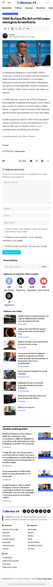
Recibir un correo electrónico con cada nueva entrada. (26, 246)
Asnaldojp (12, 34)
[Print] (42, 161)
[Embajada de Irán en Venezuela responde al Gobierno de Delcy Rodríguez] (10, 386)
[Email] (20, 29)
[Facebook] (9, 284)
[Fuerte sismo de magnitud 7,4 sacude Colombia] (10, 374)
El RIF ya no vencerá (26, 407)
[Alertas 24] (26, 2)
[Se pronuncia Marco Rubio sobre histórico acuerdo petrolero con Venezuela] (44, 473)
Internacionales (10, 14)
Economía (23, 401)
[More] (27, 29)
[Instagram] (31, 284)
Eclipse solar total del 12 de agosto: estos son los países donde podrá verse (32, 331)
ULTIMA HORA (20, 151)
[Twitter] (20, 284)
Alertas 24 (8, 447)
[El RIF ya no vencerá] (10, 410)
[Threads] (9, 299)
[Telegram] (28, 511)
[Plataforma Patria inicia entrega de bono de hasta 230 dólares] (10, 399)
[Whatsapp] (24, 511)
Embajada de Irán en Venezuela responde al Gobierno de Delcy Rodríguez (30, 385)
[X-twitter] (40, 511)
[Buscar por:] (23, 266)
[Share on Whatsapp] (16, 29)
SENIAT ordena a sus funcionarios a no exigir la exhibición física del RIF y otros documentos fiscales (33, 318)
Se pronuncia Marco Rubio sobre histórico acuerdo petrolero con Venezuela (16, 473)
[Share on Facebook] (8, 29)
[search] (42, 2)
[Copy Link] (24, 29)
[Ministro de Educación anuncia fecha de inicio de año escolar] (10, 345)
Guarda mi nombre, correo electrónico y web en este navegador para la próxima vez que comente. (27, 230)
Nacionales (23, 324)
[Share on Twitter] (12, 29)
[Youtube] (43, 284)
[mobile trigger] (4, 2)
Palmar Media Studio (44, 578)
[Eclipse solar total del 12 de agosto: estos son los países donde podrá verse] (10, 332)
